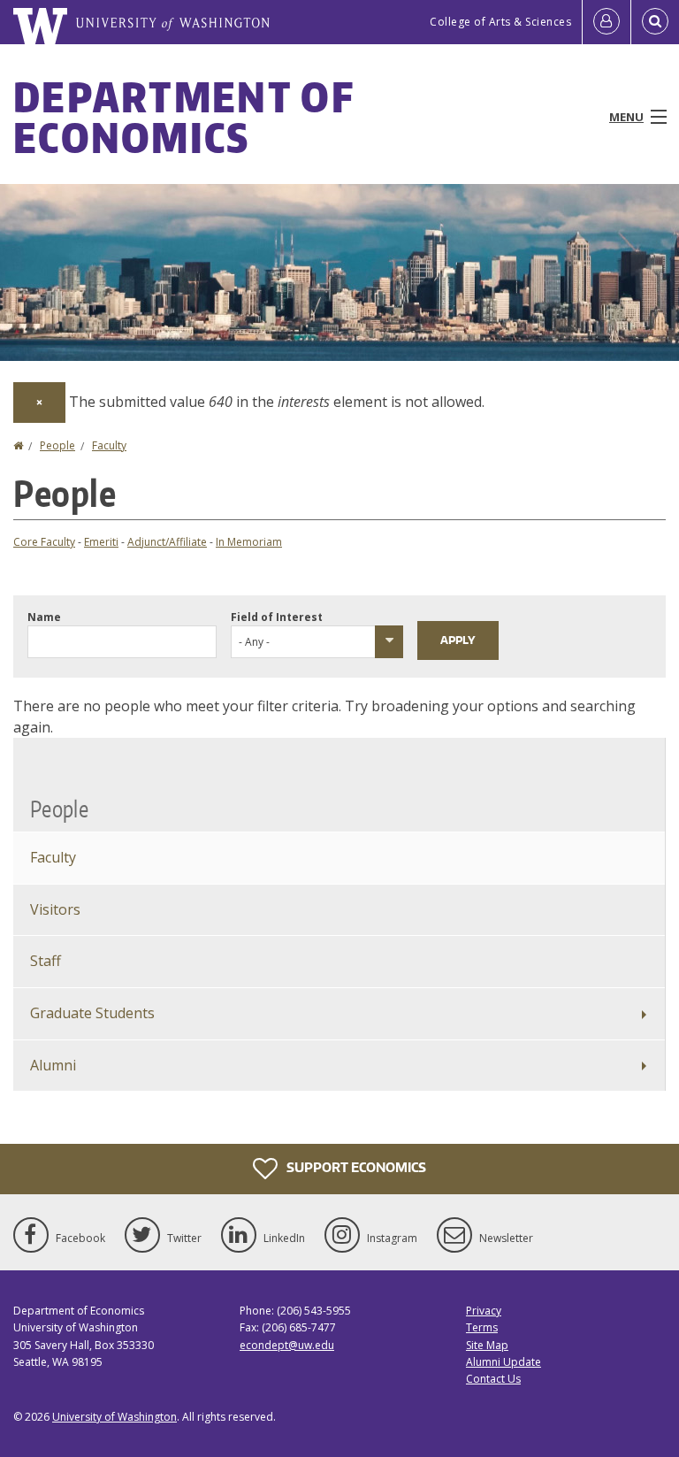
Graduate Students (92, 1013)
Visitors (55, 909)
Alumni (53, 1065)
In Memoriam (249, 541)
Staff (45, 960)
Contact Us (493, 1378)
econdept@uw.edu (287, 1345)
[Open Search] (655, 22)
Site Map (487, 1345)
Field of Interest (277, 617)
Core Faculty (44, 541)
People (57, 445)
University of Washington (114, 1416)
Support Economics (355, 1167)
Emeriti (101, 541)
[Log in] (606, 22)
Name (44, 617)
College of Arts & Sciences (500, 21)
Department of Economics (183, 116)
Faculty (109, 445)
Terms (482, 1327)
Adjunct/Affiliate (167, 541)
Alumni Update (503, 1361)
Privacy (483, 1310)
